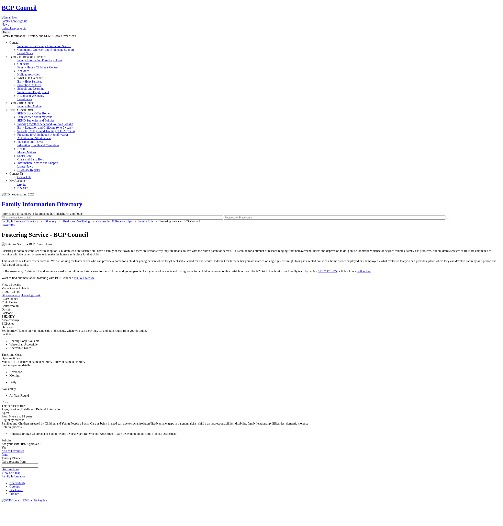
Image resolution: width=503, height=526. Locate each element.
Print (4, 454)
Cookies (14, 486)
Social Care (24, 156)
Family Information (14, 476)
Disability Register (28, 170)
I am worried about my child (34, 117)
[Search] (447, 218)
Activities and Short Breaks (34, 138)
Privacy (14, 493)
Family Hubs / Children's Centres (38, 67)
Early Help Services (29, 81)
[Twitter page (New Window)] (28, 476)
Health (21, 148)
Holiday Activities (28, 74)
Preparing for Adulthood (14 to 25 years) (42, 134)
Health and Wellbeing (30, 95)
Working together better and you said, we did (45, 124)
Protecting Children (29, 85)
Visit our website (84, 278)
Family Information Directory (35, 78)
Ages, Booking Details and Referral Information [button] (31, 409)
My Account (18, 184)
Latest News (25, 53)
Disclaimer (16, 490)
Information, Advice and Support (37, 163)
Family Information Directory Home (39, 60)
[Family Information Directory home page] (24, 500)
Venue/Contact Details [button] (15, 288)
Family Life (145, 221)
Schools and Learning (30, 88)
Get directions (10, 469)
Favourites (8, 225)
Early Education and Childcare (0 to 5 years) (45, 127)
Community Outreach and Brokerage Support (45, 49)
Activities (23, 71)
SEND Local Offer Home (33, 113)
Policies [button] (6, 440)
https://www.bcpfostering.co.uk (21, 295)
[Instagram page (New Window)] (31, 476)
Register (22, 187)
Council (19, 7)
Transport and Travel (30, 141)
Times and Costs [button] (12, 354)
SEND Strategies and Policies (35, 120)
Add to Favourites (13, 451)
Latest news (24, 99)
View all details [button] (11, 284)
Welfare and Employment (33, 92)
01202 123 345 (327, 271)
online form (364, 271)
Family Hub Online (25, 104)
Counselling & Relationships (114, 221)
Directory (50, 221)
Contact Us (20, 175)
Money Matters (26, 152)
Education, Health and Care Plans (38, 145)
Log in (21, 184)
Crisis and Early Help (30, 159)
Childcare (23, 63)
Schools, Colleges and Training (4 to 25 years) (46, 131)
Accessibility (17, 483)
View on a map (11, 472)
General (41, 48)
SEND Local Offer (42, 140)
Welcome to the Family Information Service (44, 46)
